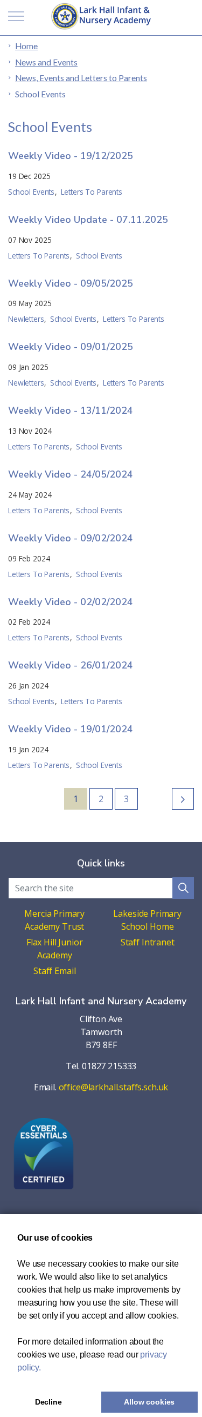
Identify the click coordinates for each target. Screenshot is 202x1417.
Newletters (26, 319)
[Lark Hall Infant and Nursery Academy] (101, 16)
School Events (31, 192)
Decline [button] (48, 1402)
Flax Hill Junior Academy (54, 948)
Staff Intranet (148, 942)
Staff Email (54, 971)
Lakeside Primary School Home (147, 920)
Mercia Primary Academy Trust (54, 920)
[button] (183, 888)
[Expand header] (16, 16)
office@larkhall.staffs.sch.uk (114, 1087)
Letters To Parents (91, 192)
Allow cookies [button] (149, 1402)
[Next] (183, 799)
